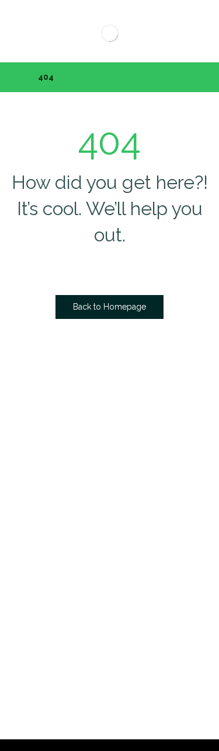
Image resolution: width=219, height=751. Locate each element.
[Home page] (14, 77)
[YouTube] (158, 481)
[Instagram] (135, 481)
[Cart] (24, 27)
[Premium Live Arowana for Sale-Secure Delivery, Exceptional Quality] (109, 33)
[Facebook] (88, 481)
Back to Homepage (109, 306)
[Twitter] (111, 481)
